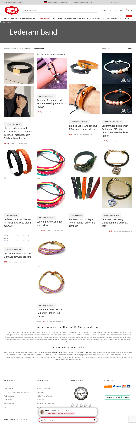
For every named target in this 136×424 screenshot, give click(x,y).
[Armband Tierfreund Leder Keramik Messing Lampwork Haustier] (52, 55)
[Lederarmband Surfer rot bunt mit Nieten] (52, 162)
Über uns (40, 385)
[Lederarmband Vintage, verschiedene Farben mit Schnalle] (84, 162)
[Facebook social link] (123, 2)
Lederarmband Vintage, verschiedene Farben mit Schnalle (82, 222)
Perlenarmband (9, 396)
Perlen (42, 352)
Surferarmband (9, 400)
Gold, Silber (58, 352)
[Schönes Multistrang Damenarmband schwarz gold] (117, 162)
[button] (13, 124)
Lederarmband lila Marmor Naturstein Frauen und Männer (50, 313)
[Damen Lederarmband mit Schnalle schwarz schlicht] (19, 237)
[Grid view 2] (115, 48)
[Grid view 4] (122, 48)
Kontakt (39, 407)
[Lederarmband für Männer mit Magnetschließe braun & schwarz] (19, 162)
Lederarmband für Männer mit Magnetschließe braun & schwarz (18, 222)
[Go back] (6, 32)
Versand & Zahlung (43, 388)
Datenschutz (41, 392)
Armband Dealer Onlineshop (21, 48)
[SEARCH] (94, 10)
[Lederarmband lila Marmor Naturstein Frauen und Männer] (52, 250)
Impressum (40, 400)
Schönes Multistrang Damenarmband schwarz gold (115, 222)
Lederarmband (9, 385)
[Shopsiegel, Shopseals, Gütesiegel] (81, 393)
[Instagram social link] (125, 2)
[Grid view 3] (119, 48)
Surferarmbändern (85, 352)
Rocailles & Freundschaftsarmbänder (16, 392)
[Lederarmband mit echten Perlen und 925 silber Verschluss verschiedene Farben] (117, 68)
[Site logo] (12, 10)
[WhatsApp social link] (131, 2)
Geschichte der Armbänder (46, 403)
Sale (5, 407)
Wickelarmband (9, 403)
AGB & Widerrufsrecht (44, 396)
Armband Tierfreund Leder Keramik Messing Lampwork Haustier (51, 103)
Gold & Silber (8, 388)
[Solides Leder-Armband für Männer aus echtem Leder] (84, 68)
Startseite (7, 48)
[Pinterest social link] (128, 2)
